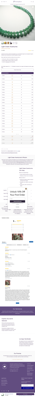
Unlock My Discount (17, 201)
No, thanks (17, 206)
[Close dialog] (26, 189)
